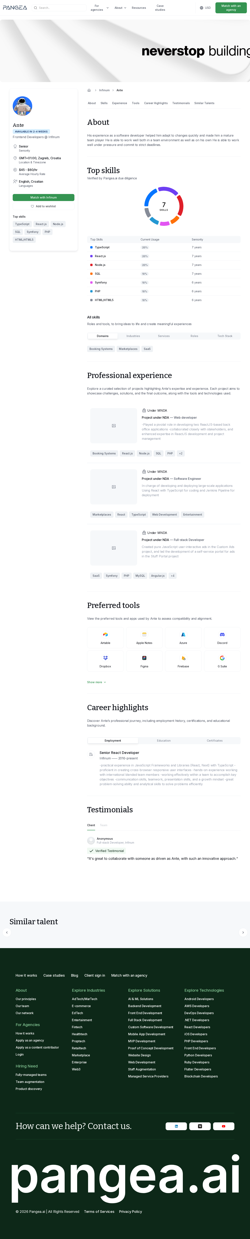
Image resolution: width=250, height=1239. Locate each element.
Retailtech (79, 1048)
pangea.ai (125, 1174)
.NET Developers (196, 1020)
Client (91, 825)
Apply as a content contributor (37, 1047)
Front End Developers (200, 1048)
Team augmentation (30, 1082)
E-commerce (81, 1006)
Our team (22, 1006)
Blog (74, 975)
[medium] (200, 1126)
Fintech (77, 1027)
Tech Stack (224, 336)
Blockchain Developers (201, 1076)
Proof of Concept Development (150, 1048)
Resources (139, 7)
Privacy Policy (130, 1212)
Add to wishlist (46, 206)
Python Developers (198, 1055)
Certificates (215, 740)
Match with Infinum (43, 197)
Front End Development (145, 1013)
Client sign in (94, 975)
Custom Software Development (150, 1027)
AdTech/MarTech (84, 999)
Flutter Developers (197, 1069)
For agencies (97, 7)
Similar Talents (204, 103)
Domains (103, 336)
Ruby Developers (196, 1062)
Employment (113, 740)
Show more (94, 682)
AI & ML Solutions (140, 999)
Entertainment (82, 1020)
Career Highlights (156, 103)
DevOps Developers (199, 1013)
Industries (133, 336)
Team (103, 825)
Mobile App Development (146, 1034)
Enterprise (79, 1062)
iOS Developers (195, 1034)
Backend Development (144, 1006)
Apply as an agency (30, 1040)
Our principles (26, 999)
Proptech (78, 1041)
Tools (135, 103)
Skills (104, 103)
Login (20, 1054)
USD (208, 7)
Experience (119, 103)
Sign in (181, 7)
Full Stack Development (145, 1020)
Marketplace (81, 1055)
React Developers (197, 1027)
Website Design (139, 1055)
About (119, 7)
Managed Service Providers (148, 1076)
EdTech (77, 1013)
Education (164, 740)
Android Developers (199, 999)
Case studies (160, 7)
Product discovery (29, 1089)
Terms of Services (99, 1212)
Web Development (141, 1062)
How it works (26, 975)
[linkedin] (176, 1126)
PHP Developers (196, 1041)
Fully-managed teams (31, 1075)
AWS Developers (196, 1006)
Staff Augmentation (142, 1069)
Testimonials (181, 103)
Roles (194, 336)
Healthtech (79, 1034)
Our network (25, 1013)
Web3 (76, 1069)
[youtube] (223, 1126)
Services (164, 336)
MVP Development (141, 1041)
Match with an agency (231, 7)
